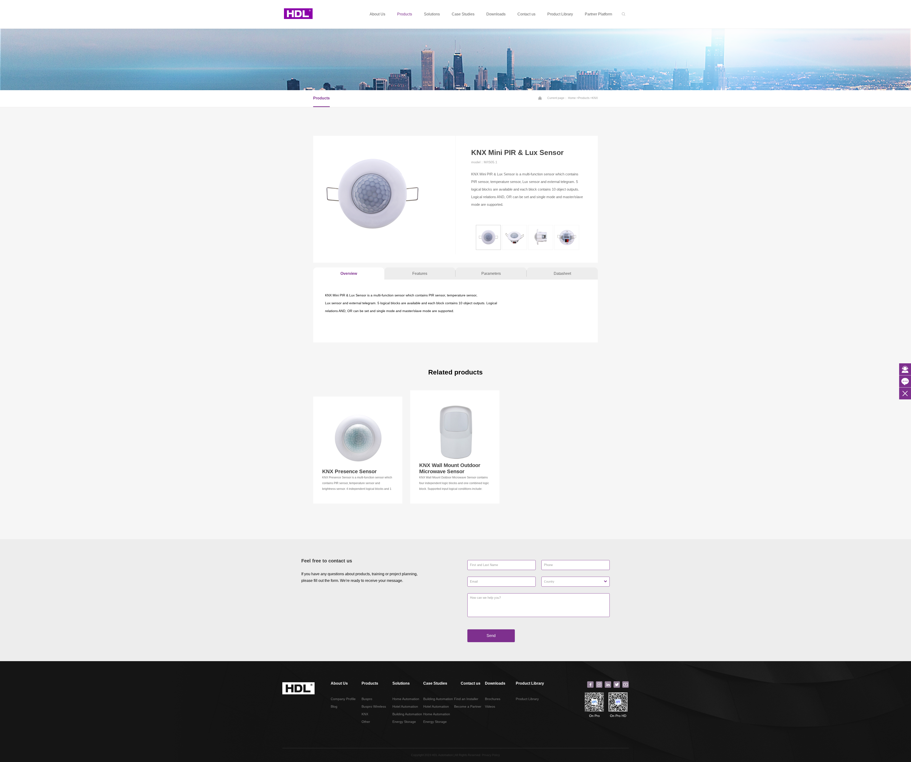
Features (419, 273)
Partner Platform (598, 14)
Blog (334, 706)
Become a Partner (467, 706)
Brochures (492, 699)
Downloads (496, 14)
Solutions (432, 14)
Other (366, 722)
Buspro (367, 699)
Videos (490, 706)
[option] (384, 195)
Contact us (526, 14)
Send (491, 636)
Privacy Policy (491, 755)
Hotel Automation (405, 706)
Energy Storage (404, 722)
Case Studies (463, 14)
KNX (595, 98)
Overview (348, 273)
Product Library (560, 14)
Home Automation (405, 699)
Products (404, 14)
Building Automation (407, 714)
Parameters (491, 273)
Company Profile (343, 699)
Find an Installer (466, 699)
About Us (377, 14)
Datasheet (562, 273)
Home (572, 98)
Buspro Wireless (374, 706)
